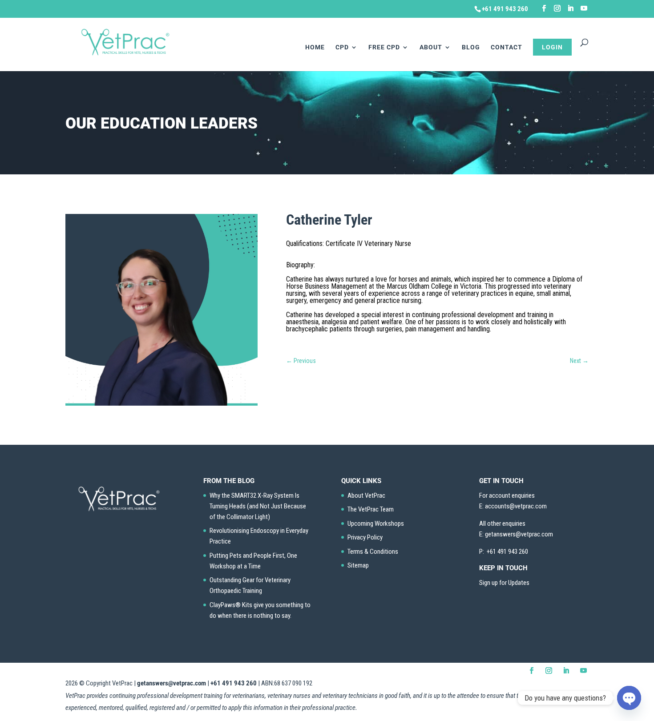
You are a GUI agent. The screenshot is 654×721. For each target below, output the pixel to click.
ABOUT (431, 47)
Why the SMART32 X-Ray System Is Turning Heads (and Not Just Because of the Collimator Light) (258, 506)
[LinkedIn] (570, 8)
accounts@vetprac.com (516, 506)
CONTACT (506, 47)
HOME (315, 47)
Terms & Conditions (372, 552)
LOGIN (552, 47)
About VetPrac (366, 495)
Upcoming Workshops (375, 524)
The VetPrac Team (370, 509)
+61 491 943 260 (233, 683)
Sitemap (358, 565)
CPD (342, 47)
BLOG (471, 47)
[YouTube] (584, 8)
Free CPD (384, 47)
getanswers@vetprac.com (171, 683)
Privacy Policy (365, 537)
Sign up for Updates (504, 583)
